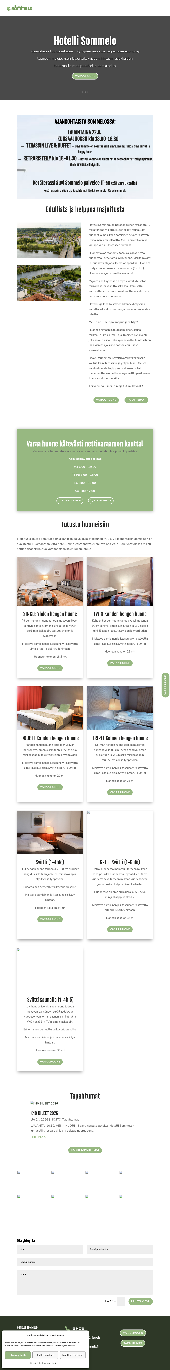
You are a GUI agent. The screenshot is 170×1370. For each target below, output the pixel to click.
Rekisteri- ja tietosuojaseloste (43, 1363)
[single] (50, 605)
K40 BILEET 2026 (44, 1113)
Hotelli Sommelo (85, 41)
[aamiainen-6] (136, 1173)
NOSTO (56, 1120)
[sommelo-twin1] (68, 1197)
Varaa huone (85, 76)
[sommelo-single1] (34, 1173)
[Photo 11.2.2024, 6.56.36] (68, 1173)
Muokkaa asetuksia (72, 1355)
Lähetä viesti (71, 500)
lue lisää (38, 1137)
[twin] (120, 605)
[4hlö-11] (50, 853)
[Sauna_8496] (136, 1197)
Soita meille (102, 500)
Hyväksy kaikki (18, 1355)
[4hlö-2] (120, 813)
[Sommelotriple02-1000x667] (120, 729)
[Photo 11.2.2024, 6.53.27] (102, 1197)
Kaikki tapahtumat (85, 1150)
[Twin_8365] (34, 1197)
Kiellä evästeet (45, 1355)
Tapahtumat (136, 400)
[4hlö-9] (50, 950)
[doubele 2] (50, 729)
